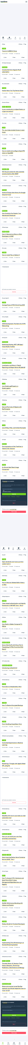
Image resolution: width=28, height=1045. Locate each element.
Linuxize (4, 248)
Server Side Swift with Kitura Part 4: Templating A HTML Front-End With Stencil (12, 647)
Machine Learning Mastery (8, 735)
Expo (4, 44)
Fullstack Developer (7, 62)
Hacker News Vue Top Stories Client (12, 90)
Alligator (4, 717)
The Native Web (6, 661)
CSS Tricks (5, 460)
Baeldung (5, 379)
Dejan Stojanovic (6, 596)
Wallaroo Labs (6, 935)
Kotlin (3, 38)
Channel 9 (5, 337)
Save (14, 57)
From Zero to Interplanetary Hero (11, 686)
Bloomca (5, 917)
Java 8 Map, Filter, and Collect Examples (14, 428)
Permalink (11, 53)
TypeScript (18, 549)
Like (5, 57)
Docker (24, 549)
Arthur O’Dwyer (6, 102)
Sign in (14, 503)
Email (4, 489)
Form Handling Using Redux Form (12, 724)
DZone (4, 420)
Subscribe (14, 494)
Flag (25, 44)
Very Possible (5, 316)
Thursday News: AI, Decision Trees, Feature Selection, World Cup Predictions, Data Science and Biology (13, 965)
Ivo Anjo (4, 123)
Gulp (13, 549)
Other (25, 38)
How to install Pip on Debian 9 (11, 255)
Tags (3, 490)
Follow (20, 44)
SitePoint (5, 206)
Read (23, 57)
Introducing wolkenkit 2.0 (9, 668)
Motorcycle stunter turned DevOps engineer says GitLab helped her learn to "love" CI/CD (14, 988)
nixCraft (4, 144)
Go (8, 549)
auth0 (4, 554)
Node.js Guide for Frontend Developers (13, 924)
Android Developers (7, 185)
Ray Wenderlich (6, 638)
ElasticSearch (9, 38)
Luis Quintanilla (6, 83)
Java (20, 38)
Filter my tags (14, 511)
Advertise (14, 291)
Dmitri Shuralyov (6, 756)
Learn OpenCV (6, 298)
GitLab (18, 496)
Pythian (4, 698)
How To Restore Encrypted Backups (12, 705)
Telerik (4, 358)
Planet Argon (5, 227)
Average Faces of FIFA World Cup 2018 (13, 305)
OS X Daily (5, 575)
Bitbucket (13, 496)
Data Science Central (7, 164)
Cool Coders (5, 871)
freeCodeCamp (6, 679)
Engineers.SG (5, 850)
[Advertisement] (14, 19)
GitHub (9, 496)
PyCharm (3, 549)
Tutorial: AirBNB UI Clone (9, 51)
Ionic (15, 38)
